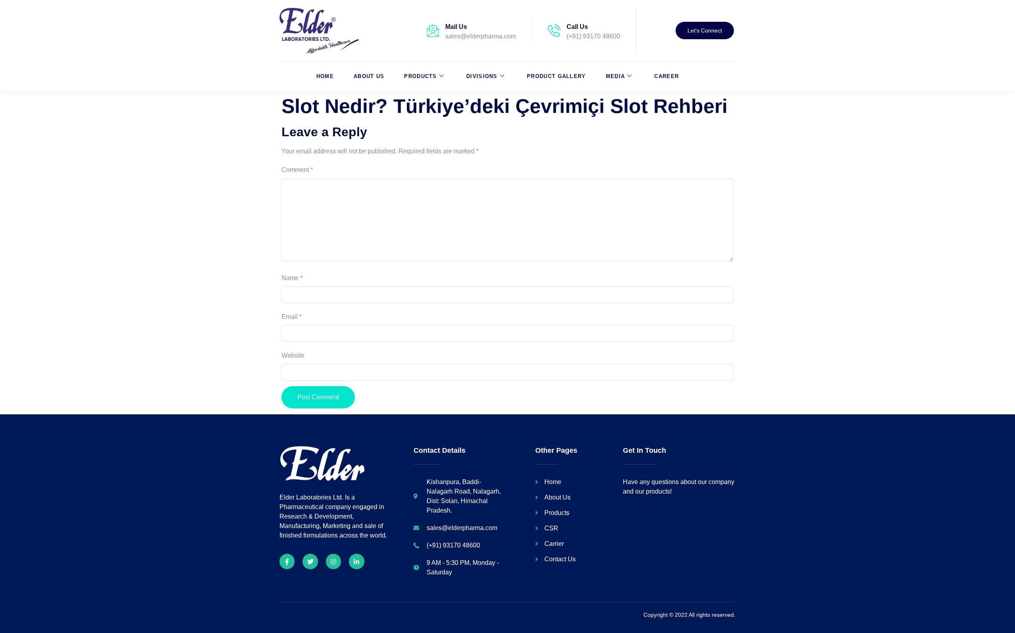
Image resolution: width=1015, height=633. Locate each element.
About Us (369, 76)
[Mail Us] (433, 30)
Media (615, 76)
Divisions (482, 76)
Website (293, 355)
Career (666, 76)
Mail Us (456, 26)
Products (420, 76)
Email (292, 316)
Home (325, 76)
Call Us (577, 26)
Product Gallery (556, 76)
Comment (297, 169)
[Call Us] (554, 30)
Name (292, 278)
